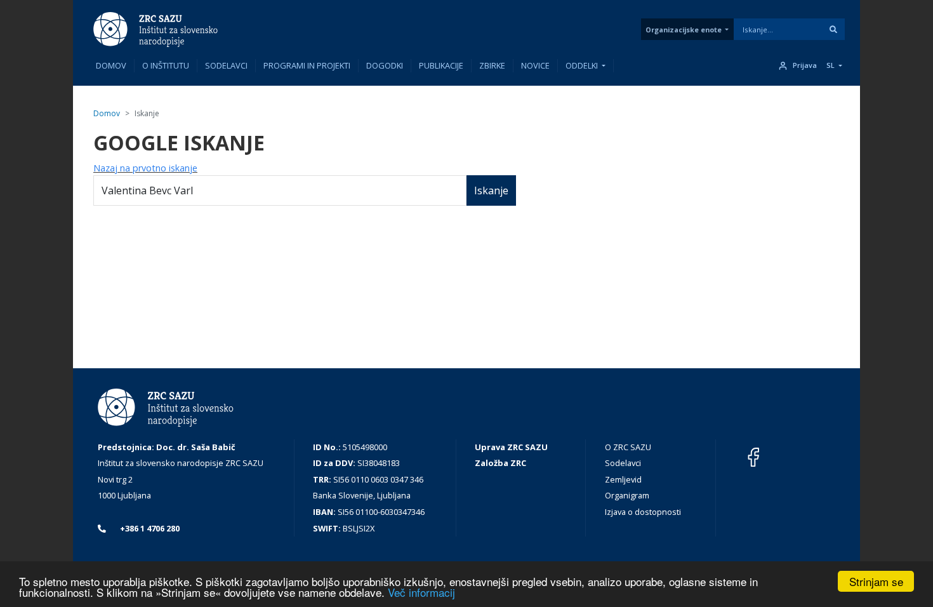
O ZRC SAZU (628, 447)
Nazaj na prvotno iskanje (145, 168)
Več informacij (421, 592)
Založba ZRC (500, 463)
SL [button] (830, 65)
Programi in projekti (306, 65)
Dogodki (384, 65)
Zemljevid (623, 479)
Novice (535, 65)
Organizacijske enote (683, 29)
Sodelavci (226, 65)
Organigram (627, 495)
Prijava (805, 65)
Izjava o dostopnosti (643, 511)
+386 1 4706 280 (149, 528)
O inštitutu (165, 65)
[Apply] (833, 29)
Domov (111, 65)
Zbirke (492, 65)
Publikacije (441, 65)
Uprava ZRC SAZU (511, 447)
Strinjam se (876, 581)
